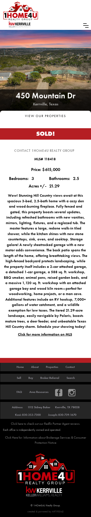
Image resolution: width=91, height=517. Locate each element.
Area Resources (39, 392)
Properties (52, 367)
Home (20, 367)
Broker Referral (49, 378)
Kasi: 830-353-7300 (28, 415)
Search (70, 378)
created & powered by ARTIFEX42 (45, 511)
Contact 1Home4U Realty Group (44, 151)
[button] (86, 25)
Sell (19, 378)
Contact (70, 367)
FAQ (19, 392)
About (35, 367)
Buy (30, 378)
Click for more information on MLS (45, 334)
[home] (20, 14)
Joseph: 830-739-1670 (62, 415)
